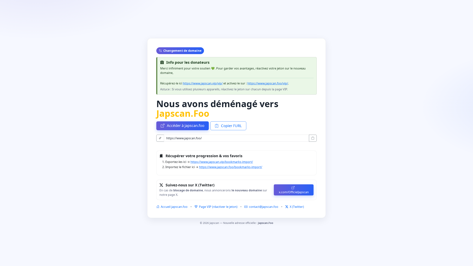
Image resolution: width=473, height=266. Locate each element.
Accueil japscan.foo (174, 207)
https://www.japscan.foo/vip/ (267, 83)
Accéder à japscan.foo (185, 125)
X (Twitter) (296, 207)
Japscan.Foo (182, 113)
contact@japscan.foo (263, 207)
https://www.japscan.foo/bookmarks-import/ (230, 167)
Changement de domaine (182, 51)
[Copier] (313, 138)
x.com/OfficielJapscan (294, 192)
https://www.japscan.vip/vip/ (203, 83)
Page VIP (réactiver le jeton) (217, 207)
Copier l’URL (231, 125)
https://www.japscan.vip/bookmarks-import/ (221, 162)
